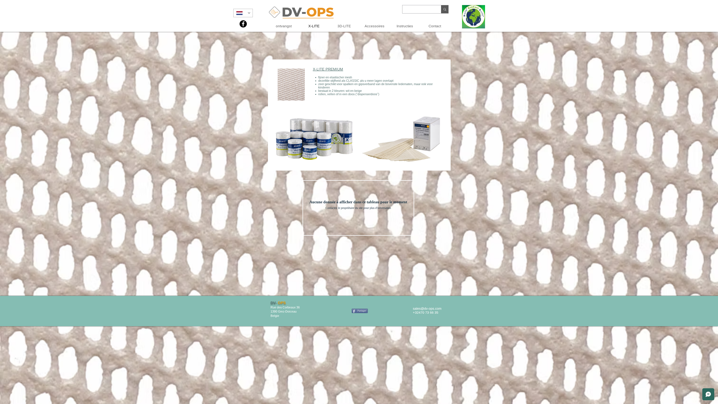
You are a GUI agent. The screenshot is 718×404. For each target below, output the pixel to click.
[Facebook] (243, 23)
